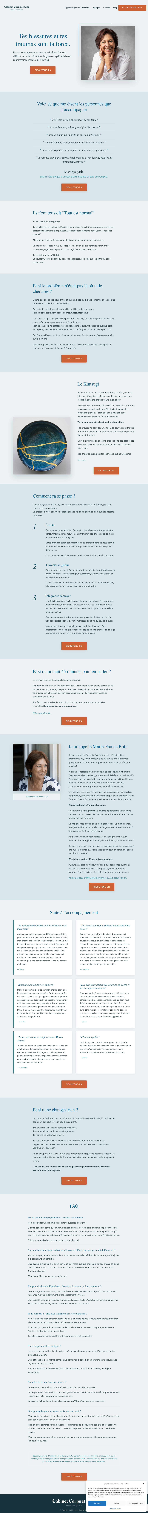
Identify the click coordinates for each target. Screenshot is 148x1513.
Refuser (116, 1503)
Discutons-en (43, 70)
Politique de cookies (115, 1509)
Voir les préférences (135, 1503)
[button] (143, 1484)
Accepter (97, 1503)
